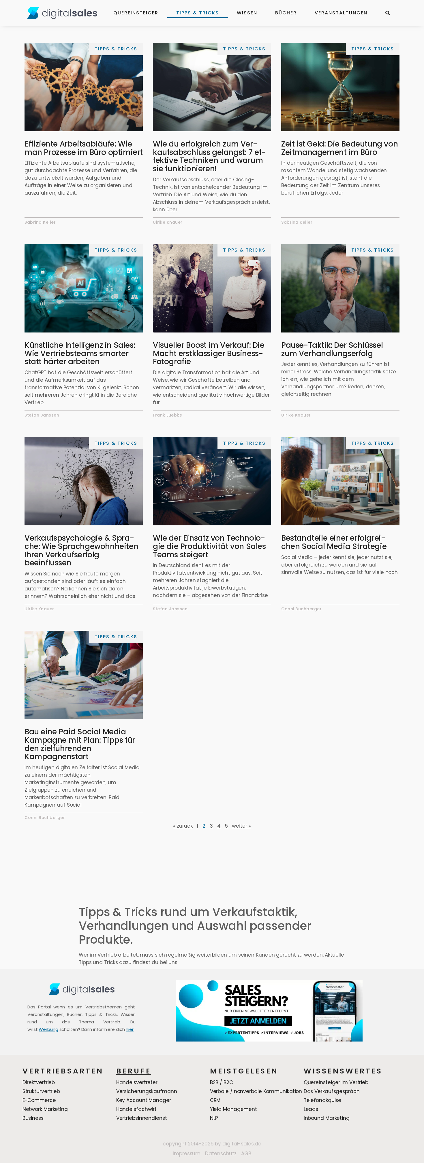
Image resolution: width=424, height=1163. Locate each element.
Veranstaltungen (341, 12)
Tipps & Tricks (197, 12)
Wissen (247, 12)
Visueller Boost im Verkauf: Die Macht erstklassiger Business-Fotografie (208, 353)
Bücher (286, 12)
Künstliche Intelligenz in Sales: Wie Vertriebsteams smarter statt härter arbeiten (80, 353)
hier (130, 1029)
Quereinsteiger (135, 12)
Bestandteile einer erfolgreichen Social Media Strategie (334, 542)
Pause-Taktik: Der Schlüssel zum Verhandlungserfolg (332, 349)
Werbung (48, 1029)
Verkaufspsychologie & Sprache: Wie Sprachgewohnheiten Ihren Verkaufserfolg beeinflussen (81, 550)
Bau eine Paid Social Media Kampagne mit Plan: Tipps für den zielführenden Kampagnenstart (80, 744)
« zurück (182, 825)
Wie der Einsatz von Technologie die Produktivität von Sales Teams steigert (209, 546)
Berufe (133, 1071)
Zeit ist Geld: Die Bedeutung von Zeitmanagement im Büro (339, 148)
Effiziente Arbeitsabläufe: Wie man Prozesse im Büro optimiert (84, 148)
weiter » (241, 825)
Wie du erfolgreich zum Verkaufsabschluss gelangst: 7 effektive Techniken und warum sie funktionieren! (209, 156)
